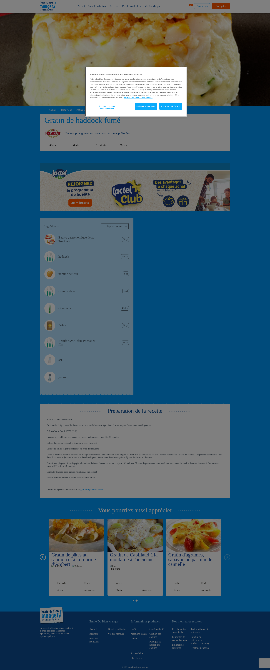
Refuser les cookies (145, 106)
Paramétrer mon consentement (107, 107)
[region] (136, 92)
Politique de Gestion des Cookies (138, 98)
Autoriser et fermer (170, 106)
